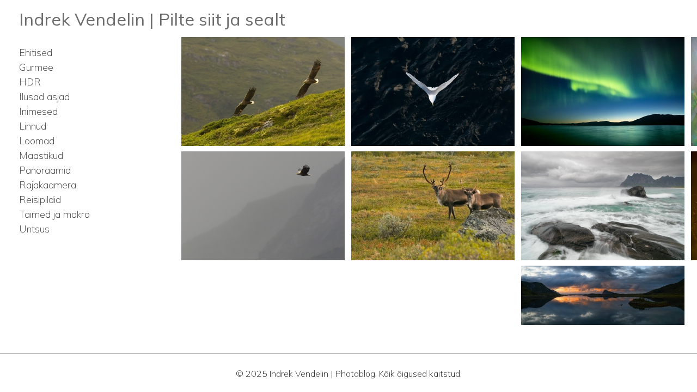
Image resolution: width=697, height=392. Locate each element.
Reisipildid (40, 199)
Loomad (36, 140)
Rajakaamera (47, 185)
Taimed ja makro (54, 214)
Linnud (32, 126)
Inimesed (38, 111)
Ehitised (35, 52)
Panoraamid (45, 170)
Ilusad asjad (44, 96)
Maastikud (41, 155)
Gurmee (36, 67)
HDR (30, 82)
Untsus (34, 229)
